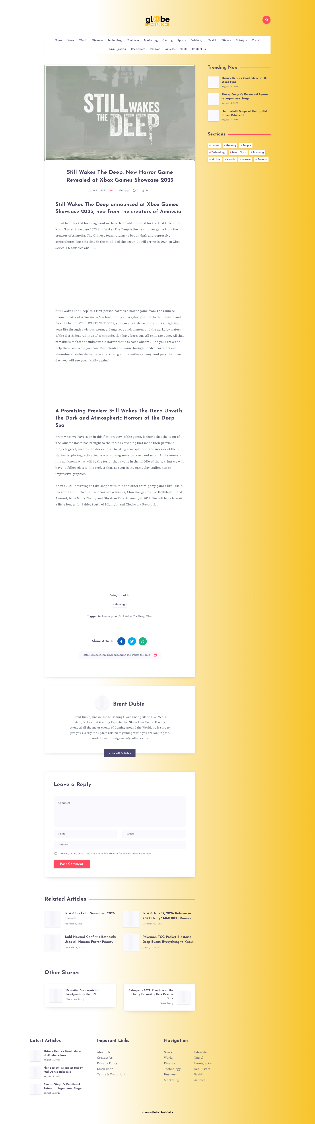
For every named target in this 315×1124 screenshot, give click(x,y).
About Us (103, 1052)
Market (215, 159)
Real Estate (138, 49)
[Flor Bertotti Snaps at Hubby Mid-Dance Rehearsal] (213, 115)
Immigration (117, 49)
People (247, 145)
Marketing (151, 40)
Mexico (246, 159)
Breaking (258, 152)
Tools (183, 49)
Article (231, 159)
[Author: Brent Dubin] (102, 702)
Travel (256, 40)
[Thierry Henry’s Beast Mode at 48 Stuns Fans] (213, 82)
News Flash (239, 152)
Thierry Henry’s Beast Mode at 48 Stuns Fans (62, 1053)
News (71, 40)
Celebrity (197, 40)
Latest (215, 145)
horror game (110, 616)
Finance (97, 40)
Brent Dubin (129, 704)
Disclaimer (105, 1069)
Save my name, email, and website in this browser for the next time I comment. (106, 853)
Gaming (167, 40)
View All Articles (120, 753)
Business (133, 40)
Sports (182, 40)
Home (59, 40)
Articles (170, 49)
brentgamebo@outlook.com (129, 738)
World (83, 40)
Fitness (226, 40)
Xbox (149, 616)
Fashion (155, 49)
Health (212, 40)
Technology (115, 40)
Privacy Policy (107, 1063)
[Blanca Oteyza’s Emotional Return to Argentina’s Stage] (213, 99)
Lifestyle (241, 40)
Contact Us (199, 49)
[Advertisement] (119, 281)
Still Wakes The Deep (131, 616)
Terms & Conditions (111, 1074)
